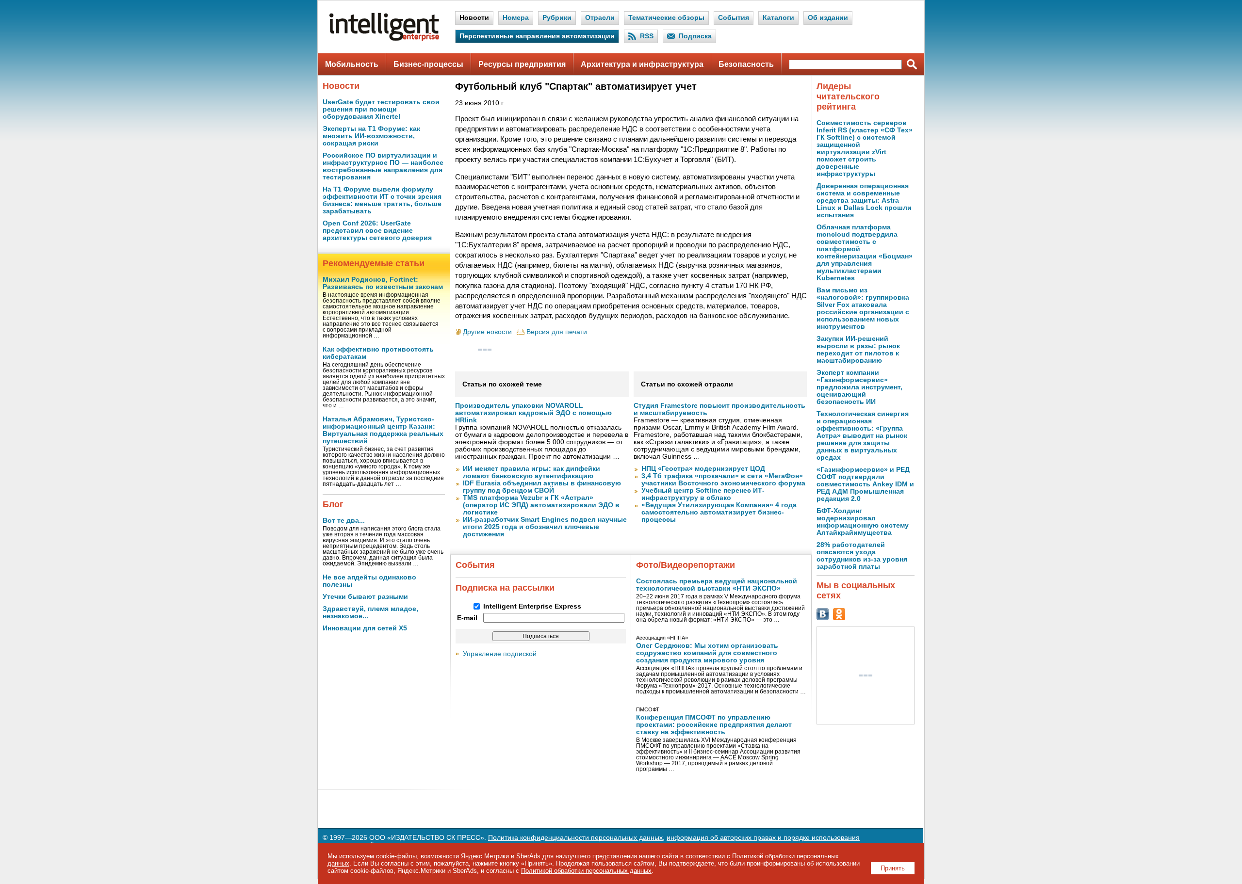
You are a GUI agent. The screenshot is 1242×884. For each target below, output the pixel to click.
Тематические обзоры (666, 17)
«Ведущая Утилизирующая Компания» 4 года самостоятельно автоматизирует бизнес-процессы (719, 512)
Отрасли (600, 17)
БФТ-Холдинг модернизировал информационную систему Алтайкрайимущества (863, 521)
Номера (516, 17)
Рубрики (557, 17)
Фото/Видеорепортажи (685, 565)
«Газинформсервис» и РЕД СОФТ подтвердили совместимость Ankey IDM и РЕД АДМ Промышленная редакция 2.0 (865, 484)
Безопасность (746, 64)
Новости (474, 17)
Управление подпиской (500, 654)
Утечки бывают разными (365, 596)
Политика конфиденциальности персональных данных (575, 837)
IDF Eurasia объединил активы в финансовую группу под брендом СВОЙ (542, 487)
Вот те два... (344, 520)
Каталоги (778, 17)
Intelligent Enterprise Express (532, 606)
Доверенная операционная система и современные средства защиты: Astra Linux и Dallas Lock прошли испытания (864, 200)
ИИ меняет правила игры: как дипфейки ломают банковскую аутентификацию (531, 472)
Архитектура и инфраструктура (642, 64)
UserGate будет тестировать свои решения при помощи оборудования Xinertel (381, 109)
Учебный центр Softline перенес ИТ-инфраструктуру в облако (703, 494)
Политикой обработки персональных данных (586, 870)
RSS (647, 36)
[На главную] (384, 39)
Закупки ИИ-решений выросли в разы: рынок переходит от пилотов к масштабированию (858, 349)
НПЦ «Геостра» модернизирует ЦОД (703, 468)
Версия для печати (556, 332)
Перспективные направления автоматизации (537, 36)
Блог (333, 504)
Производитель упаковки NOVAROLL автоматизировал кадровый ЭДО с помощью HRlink (533, 413)
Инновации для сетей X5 (365, 628)
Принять (893, 868)
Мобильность (351, 64)
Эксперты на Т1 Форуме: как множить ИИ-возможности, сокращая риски (371, 136)
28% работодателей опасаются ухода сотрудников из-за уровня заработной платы (862, 555)
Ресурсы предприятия (522, 64)
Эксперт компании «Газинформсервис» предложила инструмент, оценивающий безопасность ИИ (859, 387)
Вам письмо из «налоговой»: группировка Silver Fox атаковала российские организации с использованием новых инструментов (863, 308)
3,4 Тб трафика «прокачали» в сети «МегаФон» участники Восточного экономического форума (723, 479)
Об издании (828, 17)
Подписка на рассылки (505, 588)
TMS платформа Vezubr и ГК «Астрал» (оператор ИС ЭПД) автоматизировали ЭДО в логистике (541, 505)
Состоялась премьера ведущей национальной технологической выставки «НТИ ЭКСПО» (716, 585)
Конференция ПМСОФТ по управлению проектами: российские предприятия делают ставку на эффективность (714, 725)
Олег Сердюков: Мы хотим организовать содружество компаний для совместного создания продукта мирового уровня (707, 653)
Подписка (695, 36)
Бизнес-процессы (428, 64)
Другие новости (487, 332)
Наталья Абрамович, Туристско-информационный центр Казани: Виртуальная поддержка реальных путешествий (383, 430)
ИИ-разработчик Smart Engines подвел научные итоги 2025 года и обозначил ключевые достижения (545, 527)
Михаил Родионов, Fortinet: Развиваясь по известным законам (383, 283)
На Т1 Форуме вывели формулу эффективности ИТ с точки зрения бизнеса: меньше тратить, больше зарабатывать (382, 200)
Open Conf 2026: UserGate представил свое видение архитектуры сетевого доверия (377, 230)
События (733, 17)
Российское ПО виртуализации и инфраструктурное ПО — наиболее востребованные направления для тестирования (383, 166)
